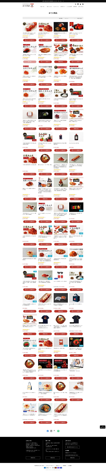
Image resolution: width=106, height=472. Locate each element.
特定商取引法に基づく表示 (39, 465)
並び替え (61, 18)
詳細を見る (60, 61)
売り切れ (30, 61)
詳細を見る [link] (33, 457)
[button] (75, 4)
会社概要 (69, 465)
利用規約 (64, 465)
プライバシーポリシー (50, 465)
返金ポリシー (58, 465)
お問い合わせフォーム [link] (73, 447)
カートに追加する (30, 40)
